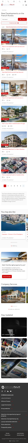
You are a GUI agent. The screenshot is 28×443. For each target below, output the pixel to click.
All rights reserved (20, 435)
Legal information (20, 433)
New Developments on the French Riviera (16, 27)
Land (3, 27)
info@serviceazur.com (7, 395)
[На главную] (8, 5)
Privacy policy (7, 435)
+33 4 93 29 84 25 (6, 398)
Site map (7, 433)
